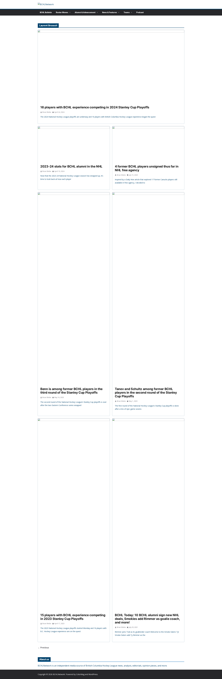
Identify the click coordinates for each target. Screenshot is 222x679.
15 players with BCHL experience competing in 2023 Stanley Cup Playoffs (72, 617)
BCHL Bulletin (46, 12)
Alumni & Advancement (85, 12)
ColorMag (80, 674)
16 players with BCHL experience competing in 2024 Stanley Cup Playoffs (94, 107)
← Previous (43, 647)
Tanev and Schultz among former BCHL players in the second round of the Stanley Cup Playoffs (146, 392)
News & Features (109, 12)
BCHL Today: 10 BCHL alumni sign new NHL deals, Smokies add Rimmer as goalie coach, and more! (147, 618)
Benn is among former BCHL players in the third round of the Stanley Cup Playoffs (71, 391)
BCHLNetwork (59, 674)
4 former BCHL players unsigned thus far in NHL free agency (146, 168)
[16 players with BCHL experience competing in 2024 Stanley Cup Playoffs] (111, 66)
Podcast (140, 12)
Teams (127, 12)
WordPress (93, 674)
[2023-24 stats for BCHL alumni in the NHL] (74, 144)
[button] (69, 12)
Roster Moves (62, 12)
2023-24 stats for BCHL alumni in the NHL (71, 166)
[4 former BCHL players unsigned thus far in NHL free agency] (148, 144)
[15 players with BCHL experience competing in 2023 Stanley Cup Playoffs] (74, 514)
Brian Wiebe (46, 112)
